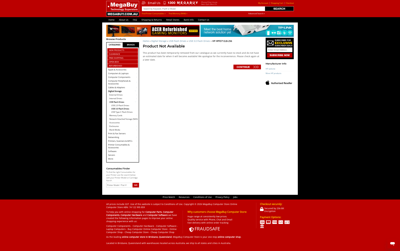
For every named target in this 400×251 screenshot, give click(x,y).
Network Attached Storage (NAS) (123, 119)
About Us (123, 19)
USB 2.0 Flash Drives (120, 105)
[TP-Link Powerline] (247, 31)
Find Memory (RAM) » (178, 13)
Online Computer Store (155, 229)
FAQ (135, 19)
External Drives (116, 95)
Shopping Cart (277, 3)
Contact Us (203, 19)
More (110, 158)
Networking (113, 137)
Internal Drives (115, 98)
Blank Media (114, 129)
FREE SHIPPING (116, 58)
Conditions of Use (202, 197)
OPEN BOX (114, 61)
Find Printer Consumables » (154, 13)
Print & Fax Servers (117, 133)
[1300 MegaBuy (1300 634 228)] (181, 3)
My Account (263, 3)
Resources (184, 197)
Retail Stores (172, 19)
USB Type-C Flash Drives (122, 112)
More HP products (273, 73)
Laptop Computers (116, 229)
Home (111, 19)
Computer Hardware (143, 225)
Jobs (235, 197)
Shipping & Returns (151, 19)
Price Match (169, 197)
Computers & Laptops (118, 73)
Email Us (154, 3)
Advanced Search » (256, 13)
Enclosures (114, 126)
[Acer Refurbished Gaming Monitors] (153, 31)
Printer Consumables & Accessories (119, 146)
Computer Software (166, 225)
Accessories (114, 122)
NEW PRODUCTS (116, 50)
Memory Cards (115, 115)
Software (112, 151)
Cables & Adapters (116, 87)
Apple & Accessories (117, 69)
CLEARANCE (114, 54)
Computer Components (119, 77)
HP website (270, 68)
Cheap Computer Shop (162, 232)
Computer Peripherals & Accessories (119, 82)
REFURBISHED (115, 65)
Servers (111, 155)
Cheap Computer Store (137, 232)
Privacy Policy (222, 197)
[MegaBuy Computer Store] (123, 10)
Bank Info (189, 19)
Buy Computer (135, 229)
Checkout (290, 3)
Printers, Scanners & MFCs (120, 141)
